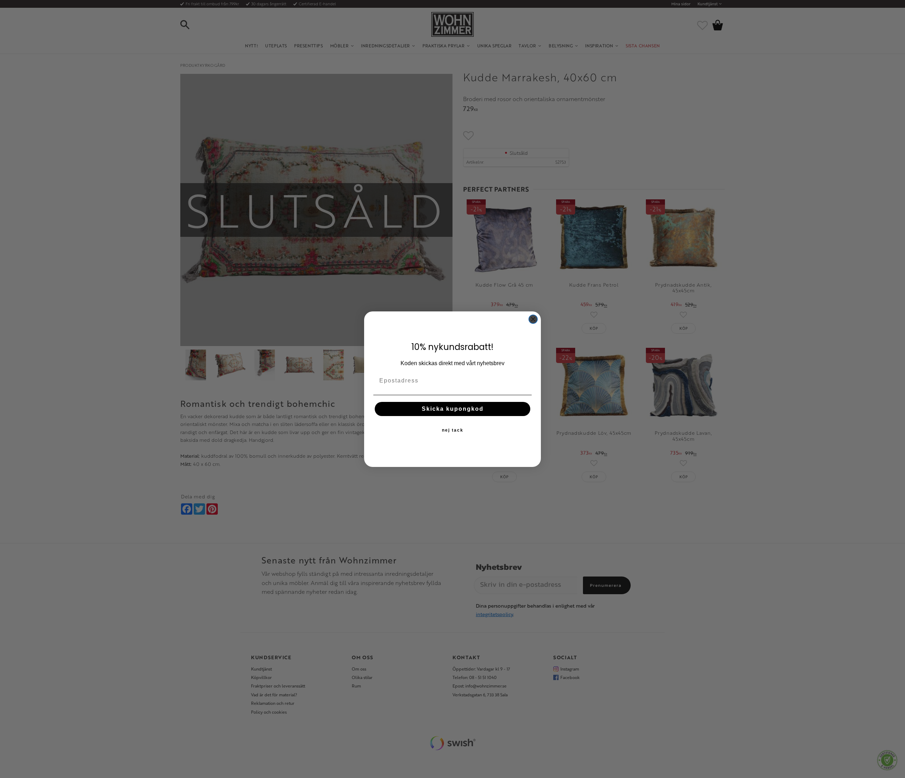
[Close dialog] (533, 319)
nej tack (452, 430)
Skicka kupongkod (453, 409)
